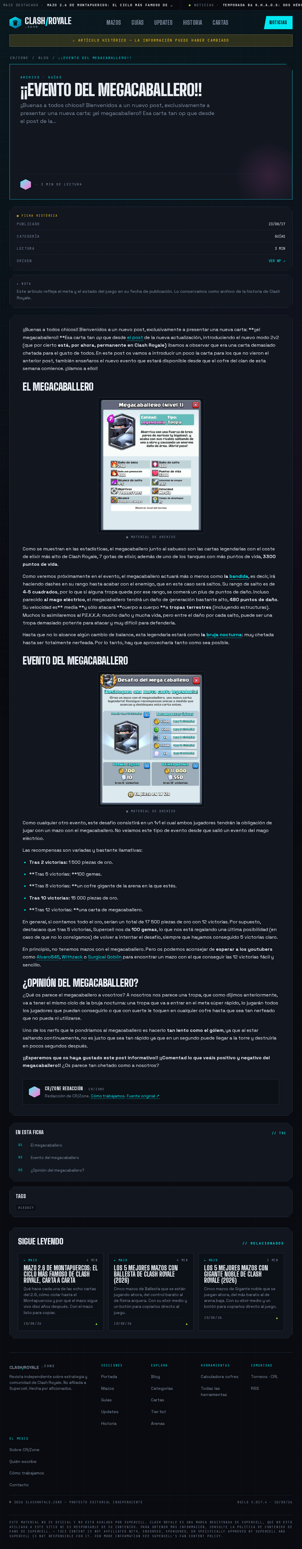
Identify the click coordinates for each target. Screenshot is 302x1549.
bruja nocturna (224, 635)
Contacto (19, 1484)
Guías (138, 22)
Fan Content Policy (200, 1536)
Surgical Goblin (105, 957)
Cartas (220, 22)
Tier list (158, 1411)
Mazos (113, 22)
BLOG (43, 58)
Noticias (278, 22)
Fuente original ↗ (143, 1096)
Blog (155, 1376)
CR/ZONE (19, 58)
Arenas (158, 1423)
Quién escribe (23, 1461)
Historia (192, 22)
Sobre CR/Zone (24, 1449)
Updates (163, 22)
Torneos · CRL (264, 1376)
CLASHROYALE (32, 1367)
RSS (255, 1388)
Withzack (72, 957)
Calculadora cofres (220, 1376)
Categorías (162, 1388)
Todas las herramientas (214, 1391)
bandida (238, 576)
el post (135, 337)
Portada (109, 1376)
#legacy (26, 1208)
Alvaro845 (48, 957)
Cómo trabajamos (108, 1096)
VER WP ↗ (277, 261)
